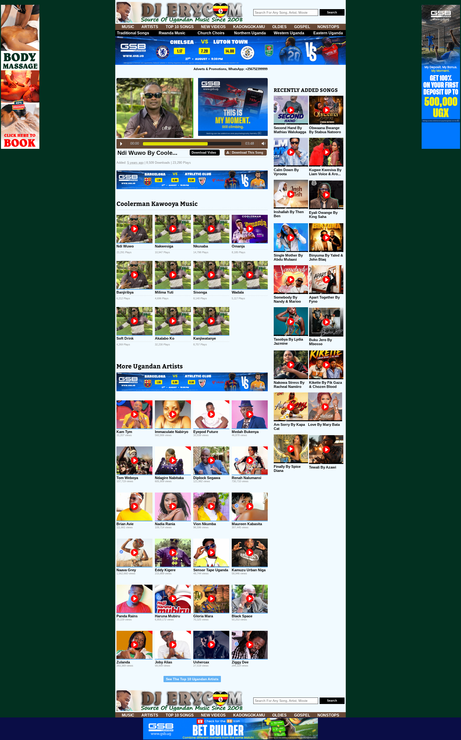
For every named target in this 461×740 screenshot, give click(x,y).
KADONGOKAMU (249, 27)
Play (121, 144)
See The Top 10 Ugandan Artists (192, 679)
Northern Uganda (250, 33)
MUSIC (128, 27)
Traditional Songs (133, 33)
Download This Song (247, 152)
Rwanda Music (172, 33)
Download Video (204, 152)
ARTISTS (149, 27)
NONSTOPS (328, 27)
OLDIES (279, 27)
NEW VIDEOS (213, 27)
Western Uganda (289, 33)
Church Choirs (211, 33)
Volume (262, 143)
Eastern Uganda (328, 33)
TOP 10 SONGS (180, 27)
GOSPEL (302, 27)
